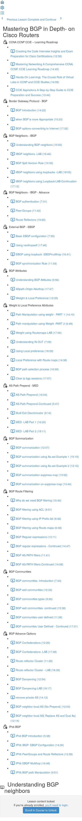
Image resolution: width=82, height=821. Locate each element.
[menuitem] (2, 9)
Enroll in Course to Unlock (41, 810)
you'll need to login (56, 805)
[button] (2, 3)
